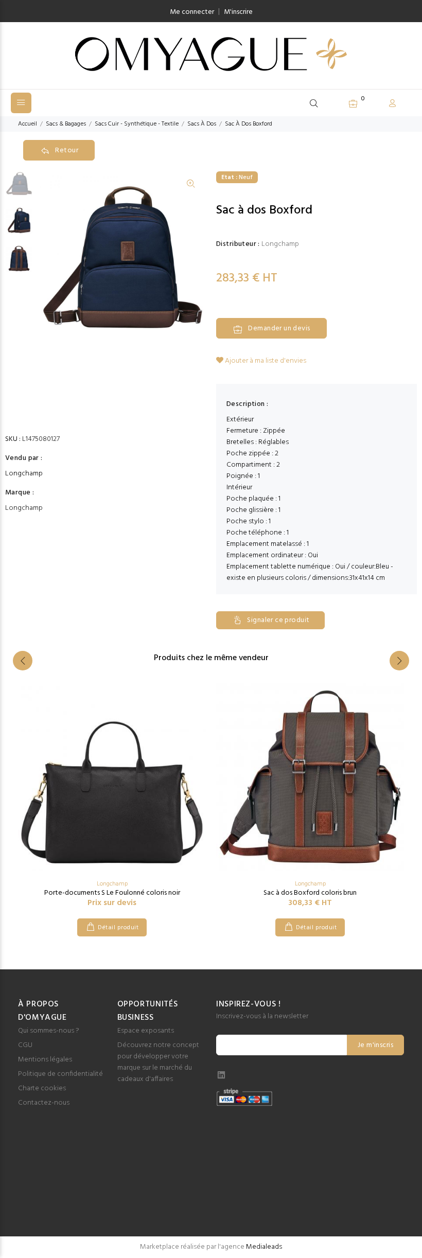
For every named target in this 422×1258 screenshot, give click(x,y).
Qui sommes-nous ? (48, 1031)
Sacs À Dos (201, 124)
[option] (19, 188)
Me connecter (192, 12)
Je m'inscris (375, 1045)
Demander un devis (279, 328)
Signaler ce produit (278, 620)
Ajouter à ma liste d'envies (264, 361)
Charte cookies (42, 1088)
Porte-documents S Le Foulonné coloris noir (112, 893)
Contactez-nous (43, 1103)
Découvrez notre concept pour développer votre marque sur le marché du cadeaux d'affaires (158, 1062)
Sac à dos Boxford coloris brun (310, 893)
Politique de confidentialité (60, 1074)
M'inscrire (238, 12)
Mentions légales (45, 1060)
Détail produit (118, 928)
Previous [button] (22, 660)
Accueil (27, 124)
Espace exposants (145, 1031)
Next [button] (399, 660)
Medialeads (264, 1247)
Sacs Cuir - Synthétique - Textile (137, 124)
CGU (25, 1045)
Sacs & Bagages (66, 124)
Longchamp (24, 474)
